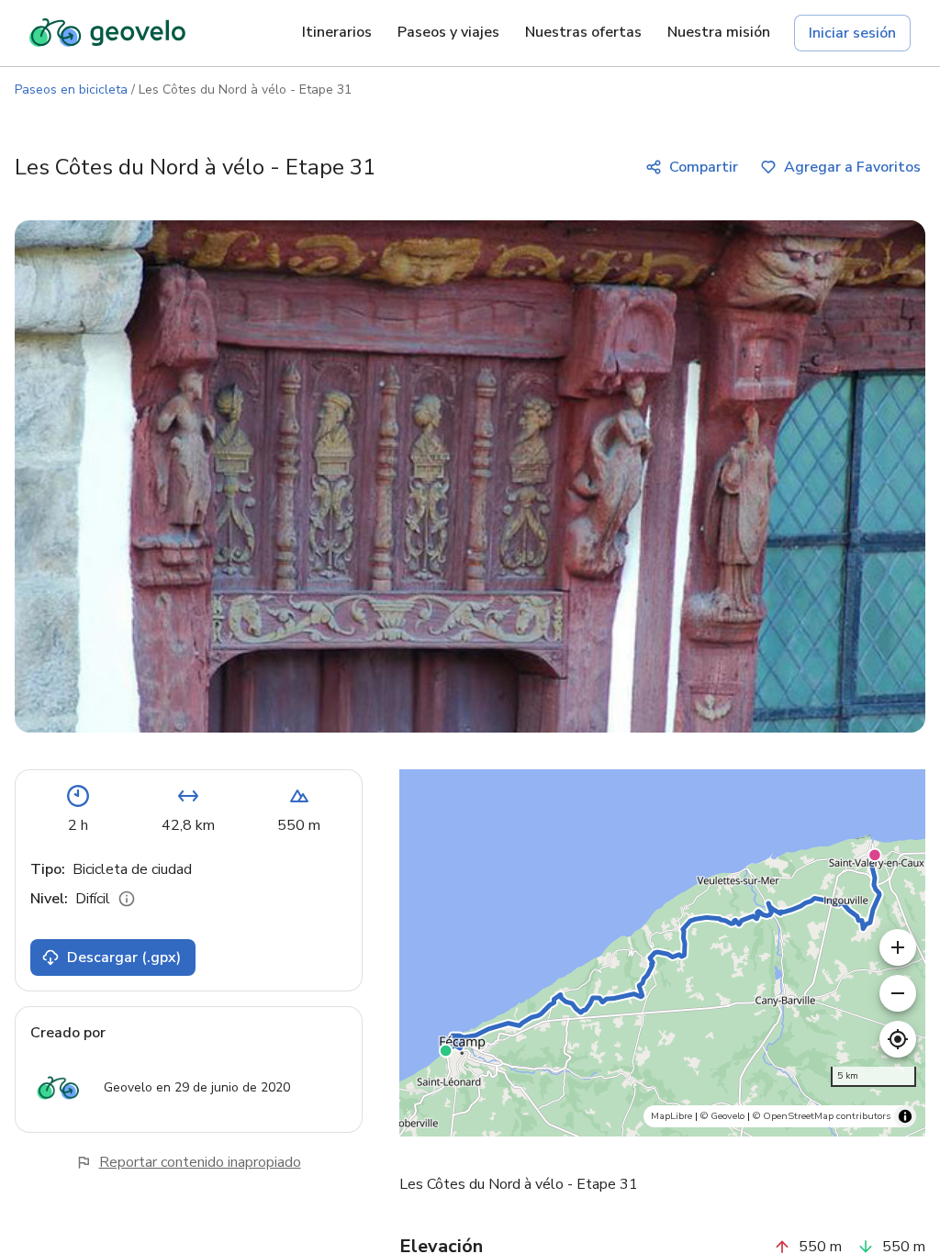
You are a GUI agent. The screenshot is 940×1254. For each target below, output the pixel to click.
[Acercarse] (897, 947)
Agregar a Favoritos (852, 167)
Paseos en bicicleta (71, 89)
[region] (662, 952)
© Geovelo (722, 1116)
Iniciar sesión (852, 33)
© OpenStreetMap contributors (821, 1116)
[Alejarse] (897, 993)
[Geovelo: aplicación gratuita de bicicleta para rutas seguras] (107, 33)
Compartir (703, 167)
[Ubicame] (897, 1039)
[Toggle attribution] (905, 1116)
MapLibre (671, 1116)
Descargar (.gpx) (124, 957)
